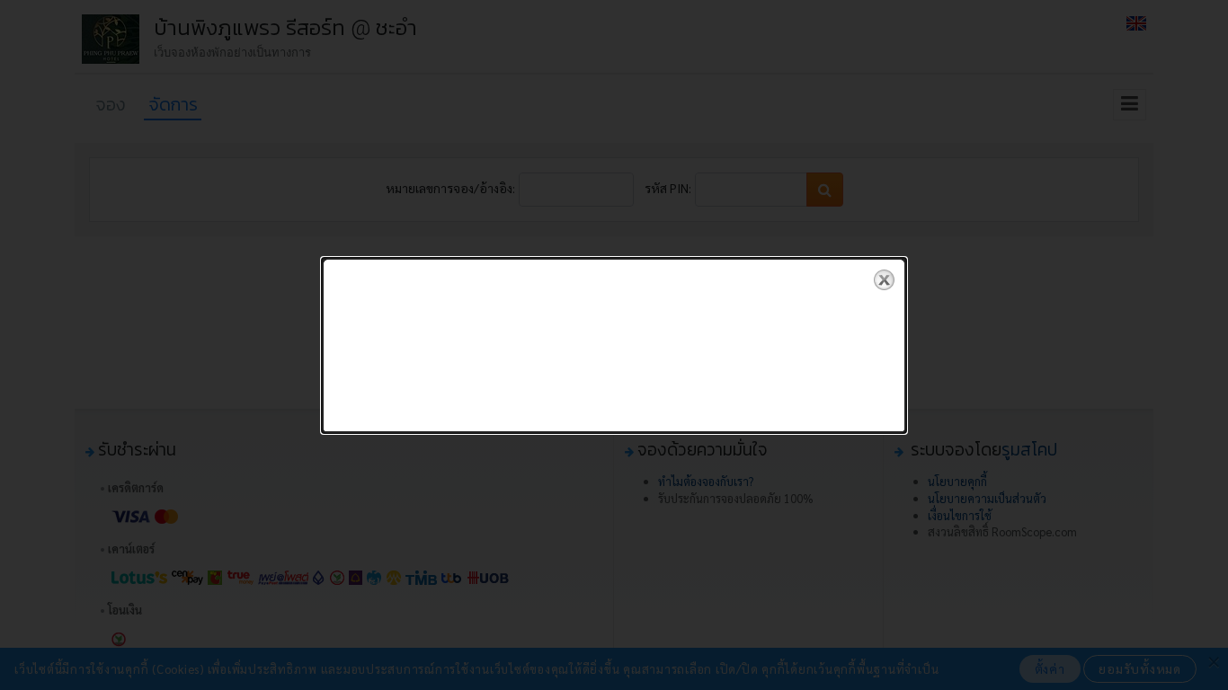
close (884, 280)
